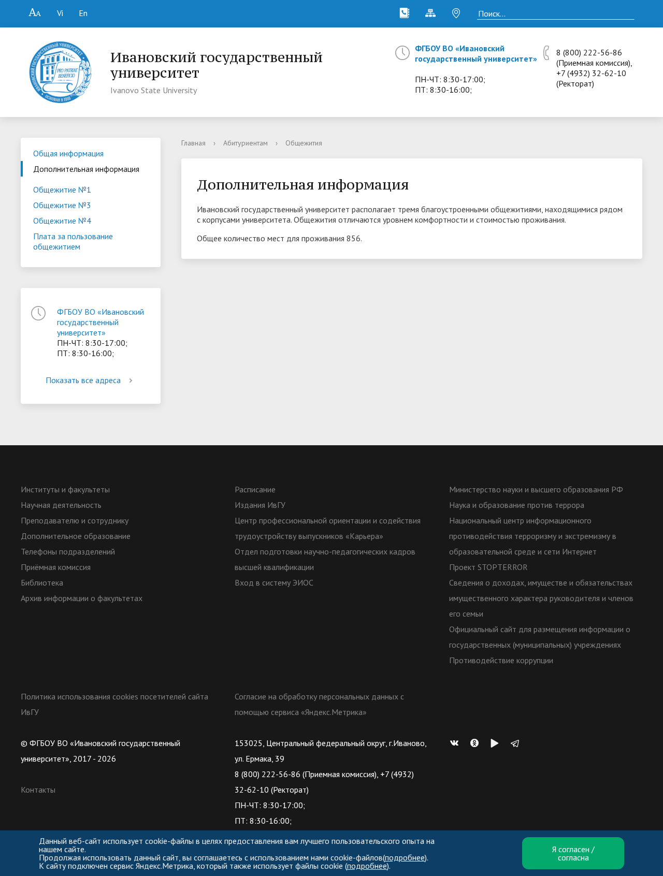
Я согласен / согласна (573, 853)
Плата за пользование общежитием (73, 241)
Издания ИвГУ (260, 505)
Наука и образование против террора (516, 505)
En (83, 13)
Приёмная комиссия (56, 567)
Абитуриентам (245, 143)
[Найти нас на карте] (456, 13)
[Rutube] (497, 743)
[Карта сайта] (430, 13)
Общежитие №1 (62, 189)
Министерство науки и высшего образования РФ (536, 489)
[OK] (477, 743)
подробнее (405, 857)
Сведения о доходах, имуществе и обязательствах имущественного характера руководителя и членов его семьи (541, 598)
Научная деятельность (61, 505)
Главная (193, 143)
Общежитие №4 (62, 220)
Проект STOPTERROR (488, 567)
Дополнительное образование (76, 536)
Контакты (38, 789)
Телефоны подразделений (68, 551)
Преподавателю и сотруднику (74, 520)
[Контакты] (404, 13)
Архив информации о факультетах (81, 598)
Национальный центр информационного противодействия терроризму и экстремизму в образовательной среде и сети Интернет (532, 536)
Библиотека (42, 582)
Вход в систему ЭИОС (274, 582)
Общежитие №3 (62, 205)
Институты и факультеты (65, 489)
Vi (60, 13)
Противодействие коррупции (501, 660)
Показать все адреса (83, 380)
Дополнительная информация (86, 169)
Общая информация (68, 153)
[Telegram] (517, 743)
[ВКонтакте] (457, 743)
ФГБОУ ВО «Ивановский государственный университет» (476, 53)
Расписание (255, 489)
